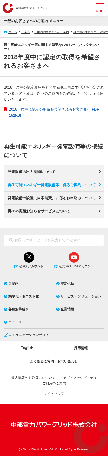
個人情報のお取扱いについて (33, 378)
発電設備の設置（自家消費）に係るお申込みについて (52, 198)
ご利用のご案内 (54, 383)
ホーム (12, 32)
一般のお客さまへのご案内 (51, 32)
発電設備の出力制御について (32, 172)
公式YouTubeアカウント (76, 266)
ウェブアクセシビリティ (78, 378)
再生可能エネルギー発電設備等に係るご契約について (52, 185)
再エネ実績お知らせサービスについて (39, 211)
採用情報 (81, 348)
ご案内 (25, 32)
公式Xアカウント (31, 266)
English (27, 348)
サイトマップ (54, 393)
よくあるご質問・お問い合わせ (54, 361)
